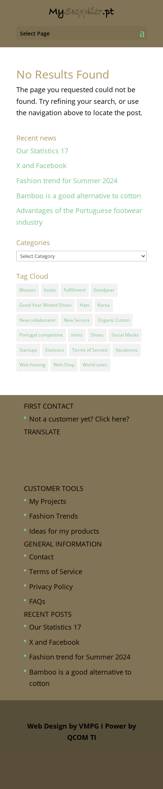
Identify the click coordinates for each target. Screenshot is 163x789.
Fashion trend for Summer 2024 (67, 180)
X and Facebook (41, 165)
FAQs (37, 601)
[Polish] (27, 479)
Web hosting (32, 364)
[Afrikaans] (27, 444)
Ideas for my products (64, 531)
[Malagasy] (44, 467)
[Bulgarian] (44, 444)
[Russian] (44, 479)
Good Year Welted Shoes (45, 305)
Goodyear (104, 290)
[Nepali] (61, 467)
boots (50, 290)
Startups (28, 350)
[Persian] (78, 467)
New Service (77, 320)
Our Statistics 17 (42, 150)
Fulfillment (75, 290)
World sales (95, 364)
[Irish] (78, 455)
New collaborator (37, 320)
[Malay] (52, 467)
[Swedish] (61, 479)
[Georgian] (44, 455)
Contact (41, 556)
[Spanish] (52, 479)
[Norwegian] (69, 467)
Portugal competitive (41, 335)
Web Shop (64, 364)
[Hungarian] (69, 455)
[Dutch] (69, 444)
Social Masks (125, 335)
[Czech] (61, 444)
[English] (78, 444)
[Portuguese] (36, 479)
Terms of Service (90, 350)
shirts (77, 335)
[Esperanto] (27, 455)
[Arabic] (36, 444)
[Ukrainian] (78, 479)
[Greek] (61, 455)
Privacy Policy (51, 586)
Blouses (27, 290)
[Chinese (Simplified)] (52, 444)
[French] (36, 455)
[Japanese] (27, 467)
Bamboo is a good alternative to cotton (78, 195)
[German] (52, 455)
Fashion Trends (53, 515)
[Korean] (36, 467)
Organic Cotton (114, 320)
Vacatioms (127, 350)
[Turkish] (69, 479)
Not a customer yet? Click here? (79, 418)
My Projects (47, 501)
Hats (84, 305)
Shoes (97, 335)
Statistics (54, 350)
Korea (103, 305)
